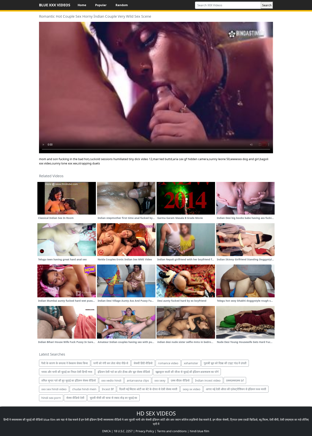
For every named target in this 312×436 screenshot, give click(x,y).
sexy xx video (191, 389)
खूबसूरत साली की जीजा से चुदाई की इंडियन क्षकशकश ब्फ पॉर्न (186, 372)
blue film (49, 420)
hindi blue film (199, 431)
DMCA (106, 431)
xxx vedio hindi (111, 380)
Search (267, 5)
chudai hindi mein (84, 389)
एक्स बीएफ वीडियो (180, 380)
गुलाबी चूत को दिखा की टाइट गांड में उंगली (225, 363)
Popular (101, 5)
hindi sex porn (51, 398)
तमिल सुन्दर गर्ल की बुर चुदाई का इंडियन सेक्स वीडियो (68, 380)
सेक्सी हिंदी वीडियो (143, 363)
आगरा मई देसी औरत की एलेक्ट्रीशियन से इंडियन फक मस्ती (236, 389)
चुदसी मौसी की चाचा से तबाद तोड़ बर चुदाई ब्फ (113, 398)
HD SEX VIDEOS (156, 413)
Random (122, 5)
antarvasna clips (138, 380)
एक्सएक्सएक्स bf (235, 380)
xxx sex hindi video (54, 389)
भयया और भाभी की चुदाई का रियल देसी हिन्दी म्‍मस (66, 372)
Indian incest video (208, 380)
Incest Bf (108, 389)
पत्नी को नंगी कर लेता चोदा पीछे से (110, 363)
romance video (168, 363)
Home (82, 5)
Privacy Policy (145, 431)
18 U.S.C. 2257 (123, 431)
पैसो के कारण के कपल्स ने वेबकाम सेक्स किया (64, 363)
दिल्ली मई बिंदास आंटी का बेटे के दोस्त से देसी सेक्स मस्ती (148, 389)
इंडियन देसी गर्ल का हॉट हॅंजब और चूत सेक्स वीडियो (124, 372)
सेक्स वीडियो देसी (75, 398)
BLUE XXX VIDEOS (54, 5)
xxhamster (191, 363)
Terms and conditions (172, 431)
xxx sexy (159, 380)
